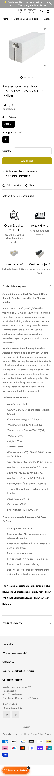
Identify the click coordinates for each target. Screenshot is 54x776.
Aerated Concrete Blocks (26, 18)
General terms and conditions (16, 734)
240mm (8, 124)
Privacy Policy (37, 734)
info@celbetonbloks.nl (13, 708)
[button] (48, 11)
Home (5, 18)
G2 (6, 139)
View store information (18, 175)
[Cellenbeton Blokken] (27, 11)
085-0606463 (9, 704)
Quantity (6, 151)
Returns (48, 734)
